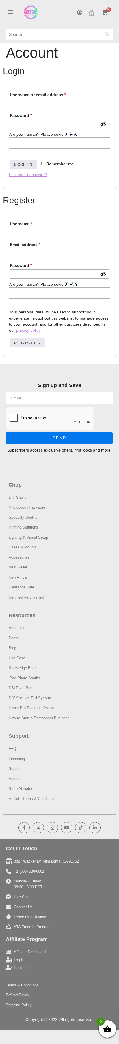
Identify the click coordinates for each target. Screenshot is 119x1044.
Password (29, 114)
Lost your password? (28, 174)
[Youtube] (66, 827)
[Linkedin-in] (95, 827)
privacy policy (28, 330)
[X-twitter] (38, 827)
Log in (23, 164)
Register (27, 343)
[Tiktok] (80, 827)
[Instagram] (52, 827)
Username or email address (46, 94)
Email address (34, 244)
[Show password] (103, 124)
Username (30, 223)
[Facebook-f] (24, 827)
